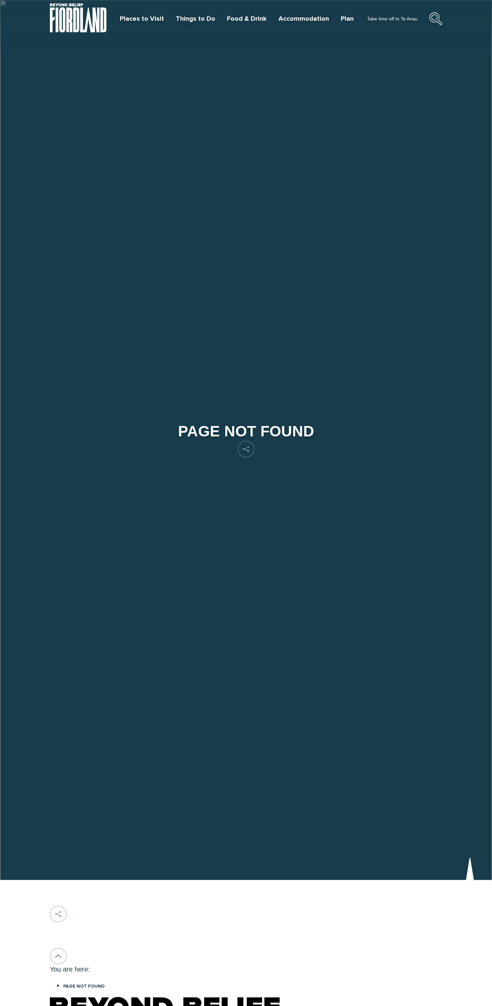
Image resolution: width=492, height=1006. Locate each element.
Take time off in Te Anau (392, 18)
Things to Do (195, 18)
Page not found (83, 986)
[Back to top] (58, 956)
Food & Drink (247, 18)
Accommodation (303, 18)
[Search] (435, 24)
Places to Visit (142, 18)
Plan (347, 18)
